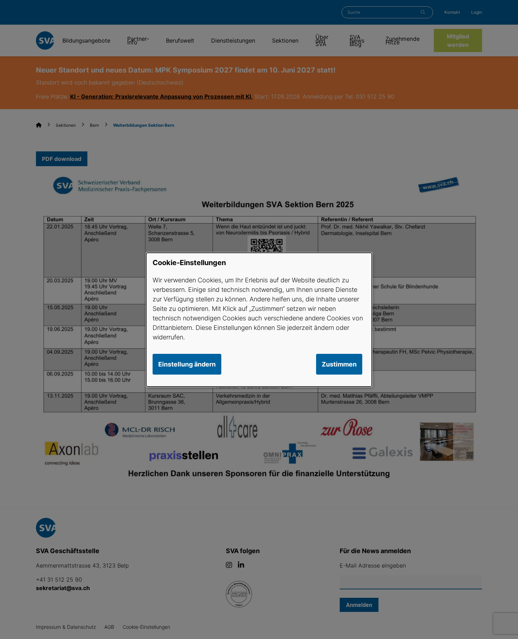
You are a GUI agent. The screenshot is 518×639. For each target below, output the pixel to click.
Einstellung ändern (187, 364)
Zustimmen (339, 364)
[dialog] (259, 319)
